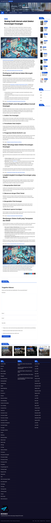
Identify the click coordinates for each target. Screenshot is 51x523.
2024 (41, 97)
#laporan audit (24, 30)
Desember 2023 (38, 412)
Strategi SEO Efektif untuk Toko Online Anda (15, 70)
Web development (4, 498)
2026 (41, 92)
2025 (41, 95)
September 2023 (38, 417)
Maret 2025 (37, 376)
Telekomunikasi (3, 491)
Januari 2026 (37, 363)
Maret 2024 (37, 405)
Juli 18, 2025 (18, 352)
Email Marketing (4, 400)
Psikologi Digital (4, 469)
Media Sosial (3, 439)
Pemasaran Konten (4, 459)
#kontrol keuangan (18, 30)
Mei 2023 (36, 427)
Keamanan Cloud (4, 412)
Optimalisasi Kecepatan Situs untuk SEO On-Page (16, 172)
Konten (2, 432)
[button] (49, 12)
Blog (35, 520)
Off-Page (2, 444)
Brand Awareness (4, 378)
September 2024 (38, 390)
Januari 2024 (37, 410)
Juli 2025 (36, 366)
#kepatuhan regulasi (11, 30)
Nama (3, 313)
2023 (41, 100)
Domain (2, 390)
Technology (3, 484)
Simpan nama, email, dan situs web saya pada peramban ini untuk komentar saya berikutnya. (19, 327)
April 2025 (36, 373)
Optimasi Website (4, 449)
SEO (1, 476)
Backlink (2, 366)
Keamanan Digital (4, 415)
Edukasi (2, 395)
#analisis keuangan (14, 27)
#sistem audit (17, 33)
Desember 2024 (38, 383)
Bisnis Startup (3, 373)
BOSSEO (25, 7)
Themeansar (18, 520)
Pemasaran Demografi (5, 454)
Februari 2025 (37, 378)
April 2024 (36, 403)
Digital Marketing (4, 388)
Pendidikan (45, 40)
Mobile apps (3, 442)
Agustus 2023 (37, 420)
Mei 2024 (36, 400)
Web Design (3, 496)
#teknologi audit (28, 33)
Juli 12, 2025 (43, 352)
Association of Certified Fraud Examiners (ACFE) (19, 84)
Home (6, 12)
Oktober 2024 (37, 388)
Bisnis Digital (3, 371)
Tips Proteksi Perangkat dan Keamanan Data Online (16, 101)
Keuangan (3, 427)
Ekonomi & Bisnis (4, 398)
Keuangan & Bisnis (45, 21)
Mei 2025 (36, 371)
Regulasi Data (3, 471)
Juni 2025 (36, 368)
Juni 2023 (36, 425)
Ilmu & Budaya (3, 405)
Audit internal (5, 265)
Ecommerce (3, 393)
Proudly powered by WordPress (5, 520)
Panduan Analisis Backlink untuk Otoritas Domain (15, 243)
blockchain (15, 161)
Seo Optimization (4, 481)
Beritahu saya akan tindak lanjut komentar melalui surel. (13, 330)
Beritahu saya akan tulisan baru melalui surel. (11, 333)
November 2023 (38, 415)
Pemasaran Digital (4, 457)
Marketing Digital (4, 437)
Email (3, 318)
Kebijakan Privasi (13, 12)
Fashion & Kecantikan (5, 403)
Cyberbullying (3, 383)
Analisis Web (3, 363)
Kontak (20, 12)
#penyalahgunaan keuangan (9, 33)
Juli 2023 (36, 422)
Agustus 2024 (37, 393)
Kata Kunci (3, 410)
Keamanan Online (4, 420)
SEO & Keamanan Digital (5, 479)
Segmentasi (3, 474)
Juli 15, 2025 (30, 352)
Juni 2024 (36, 398)
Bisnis (2, 368)
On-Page (2, 447)
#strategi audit (22, 33)
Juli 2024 (36, 395)
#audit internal (20, 27)
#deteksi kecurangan (27, 27)
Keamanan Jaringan (4, 417)
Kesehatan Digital (4, 425)
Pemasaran (3, 452)
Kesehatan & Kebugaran (5, 422)
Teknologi (45, 53)
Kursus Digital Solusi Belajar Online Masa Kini (44, 351)
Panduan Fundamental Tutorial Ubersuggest (15, 215)
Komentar (4, 292)
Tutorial (2, 493)
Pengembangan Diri (4, 466)
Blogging (2, 376)
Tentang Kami (48, 520)
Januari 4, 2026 (6, 352)
